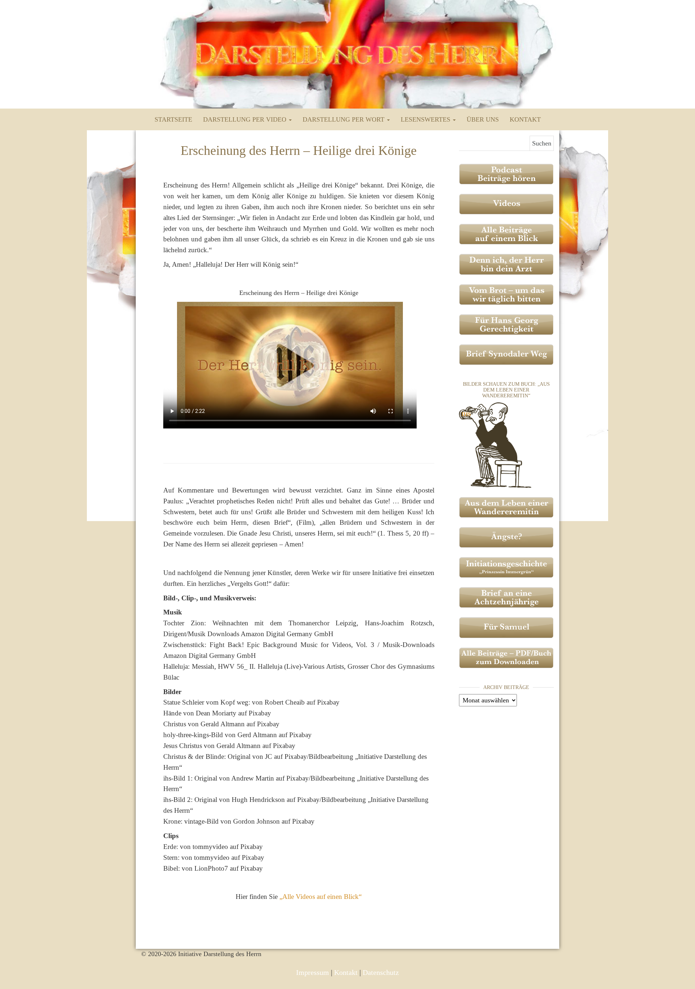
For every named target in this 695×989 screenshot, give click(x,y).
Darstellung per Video (245, 119)
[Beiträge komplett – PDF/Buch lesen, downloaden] (506, 657)
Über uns (483, 119)
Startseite (173, 119)
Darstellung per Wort (344, 119)
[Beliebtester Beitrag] (506, 263)
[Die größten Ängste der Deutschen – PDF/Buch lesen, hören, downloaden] (506, 536)
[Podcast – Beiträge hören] (506, 173)
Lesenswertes (426, 119)
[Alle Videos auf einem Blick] (506, 203)
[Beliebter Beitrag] (506, 293)
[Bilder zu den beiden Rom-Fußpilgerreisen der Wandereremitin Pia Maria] (495, 444)
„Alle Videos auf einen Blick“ (320, 896)
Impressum (312, 972)
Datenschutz (381, 972)
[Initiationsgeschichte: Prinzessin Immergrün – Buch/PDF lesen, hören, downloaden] (506, 566)
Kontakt (525, 119)
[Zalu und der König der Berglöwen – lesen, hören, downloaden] (506, 627)
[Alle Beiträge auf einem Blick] (506, 233)
